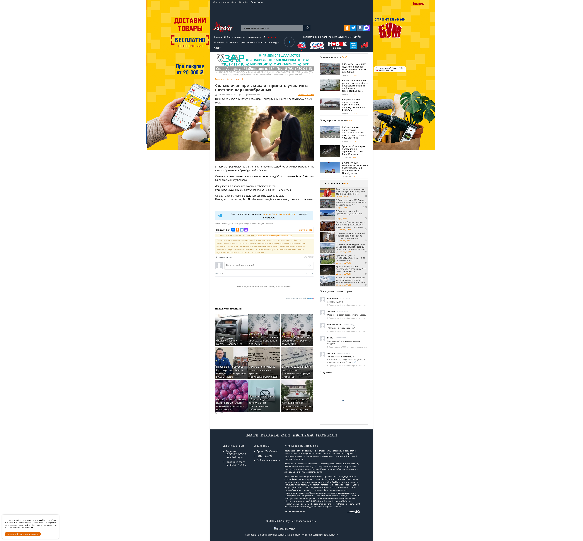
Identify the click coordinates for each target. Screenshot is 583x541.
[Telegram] (242, 230)
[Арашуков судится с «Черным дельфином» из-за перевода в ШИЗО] (327, 259)
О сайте (285, 434)
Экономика (232, 42)
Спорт (217, 47)
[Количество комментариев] (362, 196)
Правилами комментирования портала (274, 235)
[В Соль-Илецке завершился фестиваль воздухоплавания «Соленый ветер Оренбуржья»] (330, 167)
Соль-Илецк (257, 2)
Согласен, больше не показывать (23, 534)
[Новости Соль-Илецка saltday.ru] (223, 31)
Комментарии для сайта (300, 298)
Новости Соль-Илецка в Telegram (279, 213)
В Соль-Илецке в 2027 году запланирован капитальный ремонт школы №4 (354, 68)
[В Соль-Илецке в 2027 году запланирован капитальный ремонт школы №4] (330, 69)
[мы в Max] (366, 28)
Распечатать (305, 229)
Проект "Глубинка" (267, 451)
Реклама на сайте (306, 94)
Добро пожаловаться (268, 460)
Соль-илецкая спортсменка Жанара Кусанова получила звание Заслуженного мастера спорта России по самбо (350, 191)
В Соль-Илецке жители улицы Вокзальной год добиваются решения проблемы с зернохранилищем (355, 85)
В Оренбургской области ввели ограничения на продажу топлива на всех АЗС (353, 104)
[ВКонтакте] (233, 230)
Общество (261, 42)
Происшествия (247, 42)
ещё (354, 362)
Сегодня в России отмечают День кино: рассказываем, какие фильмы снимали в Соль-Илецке (350, 224)
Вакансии (252, 434)
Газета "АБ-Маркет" (303, 434)
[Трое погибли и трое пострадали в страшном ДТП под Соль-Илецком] (330, 151)
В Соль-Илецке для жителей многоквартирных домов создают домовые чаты (350, 235)
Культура (274, 42)
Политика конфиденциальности (319, 534)
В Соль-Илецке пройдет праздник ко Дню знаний (349, 212)
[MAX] (246, 230)
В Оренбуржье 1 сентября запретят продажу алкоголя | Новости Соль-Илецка (361, 305)
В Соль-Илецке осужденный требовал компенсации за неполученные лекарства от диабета (351, 279)
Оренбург (244, 2)
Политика (219, 42)
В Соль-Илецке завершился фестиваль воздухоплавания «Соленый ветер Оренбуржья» (355, 167)
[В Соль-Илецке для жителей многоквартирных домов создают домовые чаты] (327, 237)
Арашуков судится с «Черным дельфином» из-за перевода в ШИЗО (350, 257)
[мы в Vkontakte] (360, 28)
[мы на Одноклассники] (347, 28)
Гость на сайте (264, 455)
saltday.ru (326, 450)
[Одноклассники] (237, 230)
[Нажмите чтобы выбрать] (301, 46)
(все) (344, 57)
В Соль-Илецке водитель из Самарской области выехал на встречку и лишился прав (354, 132)
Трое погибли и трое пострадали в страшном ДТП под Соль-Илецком (353, 150)
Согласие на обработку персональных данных (272, 534)
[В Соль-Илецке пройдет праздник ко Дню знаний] (327, 215)
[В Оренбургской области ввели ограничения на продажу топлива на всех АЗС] (330, 104)
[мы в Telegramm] (353, 28)
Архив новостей (269, 434)
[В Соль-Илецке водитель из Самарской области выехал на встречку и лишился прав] (330, 132)
